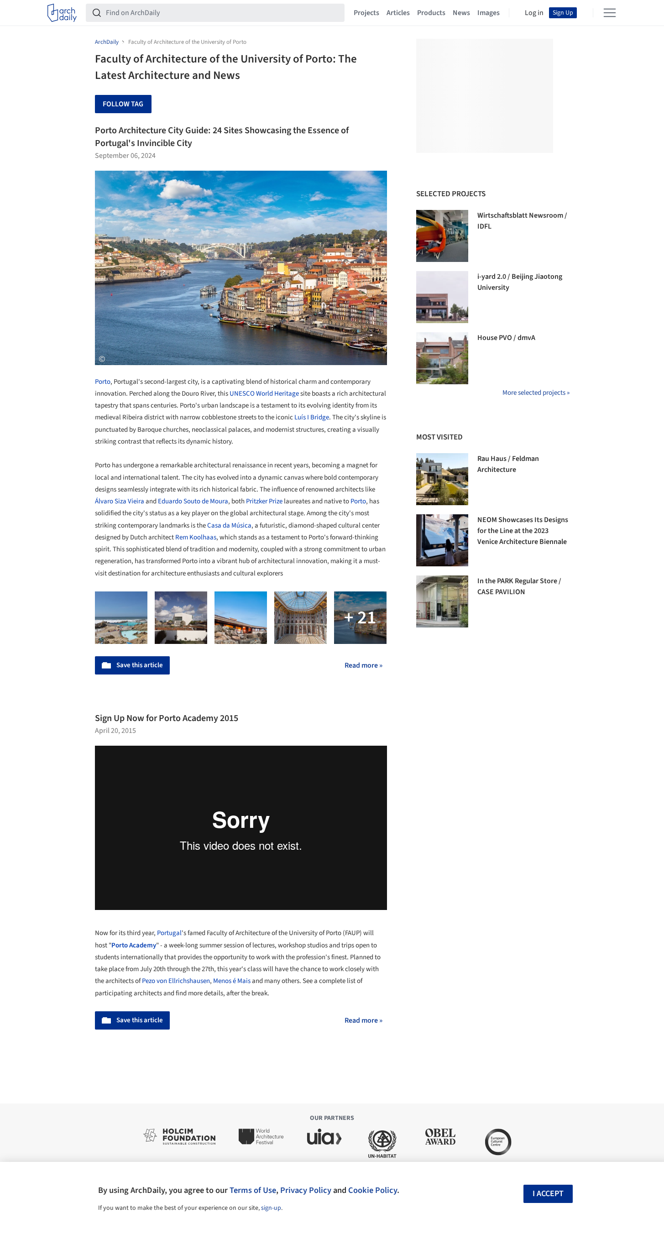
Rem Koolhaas (195, 537)
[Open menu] (609, 12)
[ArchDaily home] (62, 13)
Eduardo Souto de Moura (193, 501)
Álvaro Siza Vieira (119, 501)
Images (488, 13)
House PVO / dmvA (506, 338)
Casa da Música (229, 525)
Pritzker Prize (264, 501)
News (461, 13)
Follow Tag (123, 104)
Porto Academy (133, 945)
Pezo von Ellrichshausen (176, 981)
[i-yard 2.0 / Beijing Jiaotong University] (442, 297)
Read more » (363, 665)
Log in (534, 13)
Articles (398, 13)
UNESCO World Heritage (264, 393)
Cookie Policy (372, 1190)
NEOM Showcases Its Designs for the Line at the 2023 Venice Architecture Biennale (522, 531)
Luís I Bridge (311, 417)
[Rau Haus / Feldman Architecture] (442, 479)
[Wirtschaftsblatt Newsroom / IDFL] (442, 236)
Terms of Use (253, 1190)
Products (431, 13)
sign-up (271, 1208)
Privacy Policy (305, 1190)
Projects (366, 13)
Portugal (169, 933)
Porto (102, 382)
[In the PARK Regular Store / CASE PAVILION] (442, 601)
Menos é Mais (232, 981)
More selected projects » (536, 392)
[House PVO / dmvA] (442, 358)
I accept (548, 1193)
